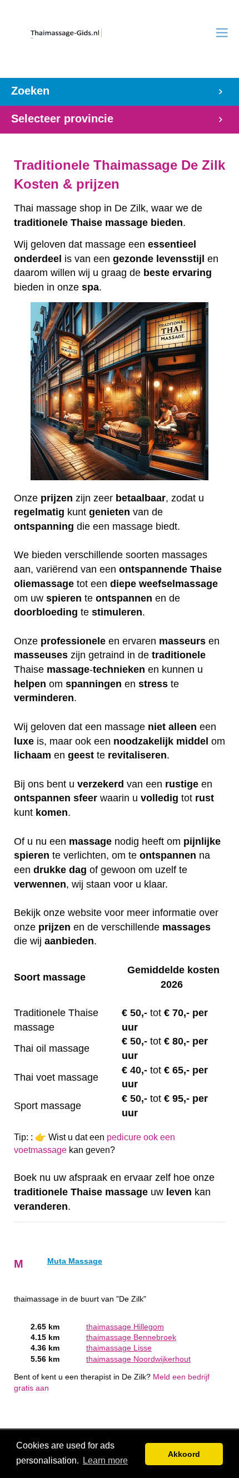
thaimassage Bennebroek (131, 1337)
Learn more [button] (105, 1460)
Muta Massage (74, 1261)
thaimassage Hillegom (125, 1327)
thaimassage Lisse (119, 1348)
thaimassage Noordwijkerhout (138, 1359)
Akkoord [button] (184, 1454)
